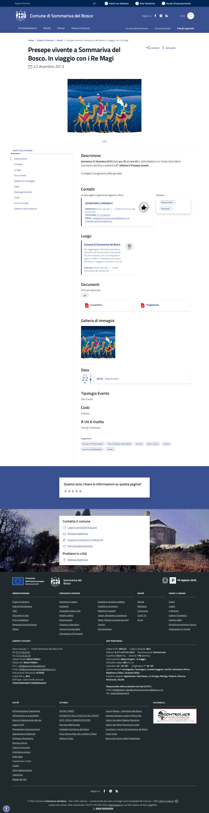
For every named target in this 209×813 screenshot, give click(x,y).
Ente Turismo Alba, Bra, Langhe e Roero (78, 733)
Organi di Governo (20, 601)
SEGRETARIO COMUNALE (99, 203)
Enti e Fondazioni (20, 620)
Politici (15, 629)
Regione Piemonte (22, 3)
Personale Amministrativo (24, 624)
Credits (15, 765)
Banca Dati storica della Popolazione (123, 738)
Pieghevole (152, 305)
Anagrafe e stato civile (69, 611)
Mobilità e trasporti (107, 611)
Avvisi (140, 620)
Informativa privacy (21, 752)
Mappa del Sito (19, 779)
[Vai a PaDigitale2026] (179, 580)
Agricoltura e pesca (68, 601)
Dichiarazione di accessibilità (25, 715)
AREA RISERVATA (104, 808)
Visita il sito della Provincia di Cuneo (122, 724)
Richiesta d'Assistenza (22, 738)
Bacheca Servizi (19, 743)
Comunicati (142, 611)
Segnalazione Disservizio (23, 733)
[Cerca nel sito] (190, 15)
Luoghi (172, 606)
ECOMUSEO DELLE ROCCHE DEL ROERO (79, 715)
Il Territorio (174, 611)
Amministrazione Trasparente (26, 711)
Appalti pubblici (66, 615)
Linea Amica (111, 733)
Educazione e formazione (71, 633)
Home (31, 40)
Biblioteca (142, 606)
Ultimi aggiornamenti (22, 770)
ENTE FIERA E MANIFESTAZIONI (74, 720)
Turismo (101, 624)
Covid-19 (141, 615)
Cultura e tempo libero (69, 629)
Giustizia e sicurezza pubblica (111, 601)
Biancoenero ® (116, 805)
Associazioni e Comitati (179, 629)
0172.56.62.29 (23, 655)
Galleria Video (175, 620)
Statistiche (17, 774)
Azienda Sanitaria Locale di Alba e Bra (123, 715)
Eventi (60, 40)
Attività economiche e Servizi (182, 624)
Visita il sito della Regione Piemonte (122, 720)
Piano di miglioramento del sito (26, 720)
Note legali (17, 756)
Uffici (14, 611)
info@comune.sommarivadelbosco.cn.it (111, 218)
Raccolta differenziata (69, 724)
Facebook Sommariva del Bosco (74, 729)
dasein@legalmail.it (120, 693)
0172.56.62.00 (23, 652)
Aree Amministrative (22, 606)
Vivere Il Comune (45, 40)
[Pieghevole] (142, 305)
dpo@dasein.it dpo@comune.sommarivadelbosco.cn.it (137, 689)
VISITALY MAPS (66, 711)
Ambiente (64, 606)
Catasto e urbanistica (69, 624)
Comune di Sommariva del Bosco (102, 244)
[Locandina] (87, 305)
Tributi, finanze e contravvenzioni (113, 620)
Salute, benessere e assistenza (112, 615)
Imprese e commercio (108, 606)
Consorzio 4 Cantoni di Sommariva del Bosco (127, 729)
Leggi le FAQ (18, 724)
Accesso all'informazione (137, 28)
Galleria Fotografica (178, 615)
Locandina (96, 305)
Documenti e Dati (20, 615)
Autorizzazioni (65, 620)
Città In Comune (166, 801)
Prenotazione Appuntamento (26, 729)
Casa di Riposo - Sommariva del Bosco (124, 711)
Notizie (140, 601)
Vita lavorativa (104, 629)
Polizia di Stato (66, 738)
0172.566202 (103, 215)
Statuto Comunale (21, 747)
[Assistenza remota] (176, 801)
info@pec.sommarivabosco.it (98, 221)
